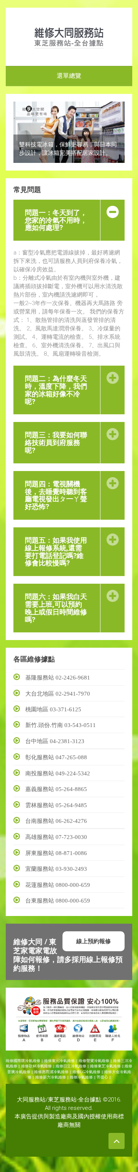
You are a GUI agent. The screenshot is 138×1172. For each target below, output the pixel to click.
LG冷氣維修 (90, 1072)
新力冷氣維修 (54, 1077)
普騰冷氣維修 (18, 1072)
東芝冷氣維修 (109, 1066)
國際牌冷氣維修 (26, 1061)
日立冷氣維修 (74, 1066)
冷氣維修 (85, 1077)
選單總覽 (69, 75)
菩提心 (102, 1077)
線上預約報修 (93, 941)
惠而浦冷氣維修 (55, 1072)
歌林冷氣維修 (40, 1066)
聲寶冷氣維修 (97, 1061)
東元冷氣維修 (63, 1061)
